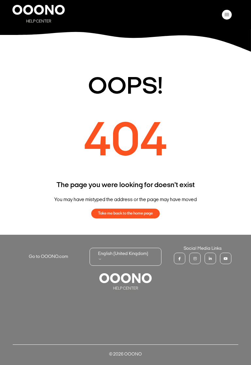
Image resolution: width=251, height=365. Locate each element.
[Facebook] (179, 258)
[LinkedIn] (210, 258)
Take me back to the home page (125, 213)
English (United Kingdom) (123, 253)
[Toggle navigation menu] (227, 14)
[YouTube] (225, 258)
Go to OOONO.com (48, 256)
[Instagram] (195, 258)
